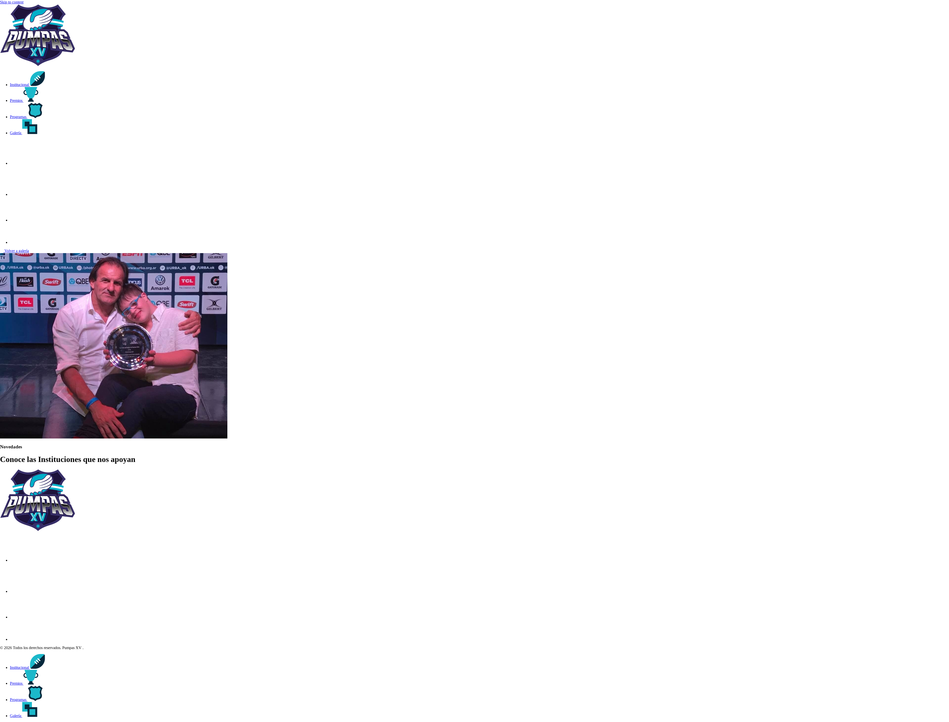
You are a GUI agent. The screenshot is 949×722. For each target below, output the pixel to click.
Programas (18, 117)
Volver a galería (16, 251)
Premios (16, 100)
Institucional (20, 85)
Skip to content (11, 2)
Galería (16, 133)
